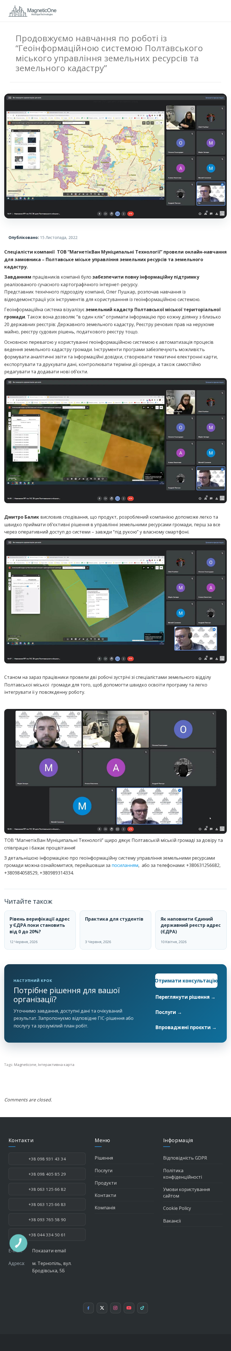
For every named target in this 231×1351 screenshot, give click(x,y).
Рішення (104, 1158)
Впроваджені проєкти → (186, 1027)
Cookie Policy (177, 1208)
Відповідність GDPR (185, 1158)
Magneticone (25, 1064)
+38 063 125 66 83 (47, 1204)
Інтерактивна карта (56, 1064)
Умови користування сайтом (186, 1192)
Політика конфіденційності (182, 1173)
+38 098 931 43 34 (47, 1159)
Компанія (105, 1208)
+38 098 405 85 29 (47, 1174)
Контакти (105, 1195)
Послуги (103, 1170)
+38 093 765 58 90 (47, 1219)
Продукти (106, 1183)
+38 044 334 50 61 (47, 1234)
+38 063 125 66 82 (47, 1189)
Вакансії (172, 1221)
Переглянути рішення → (185, 997)
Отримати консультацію (186, 980)
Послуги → (168, 1012)
